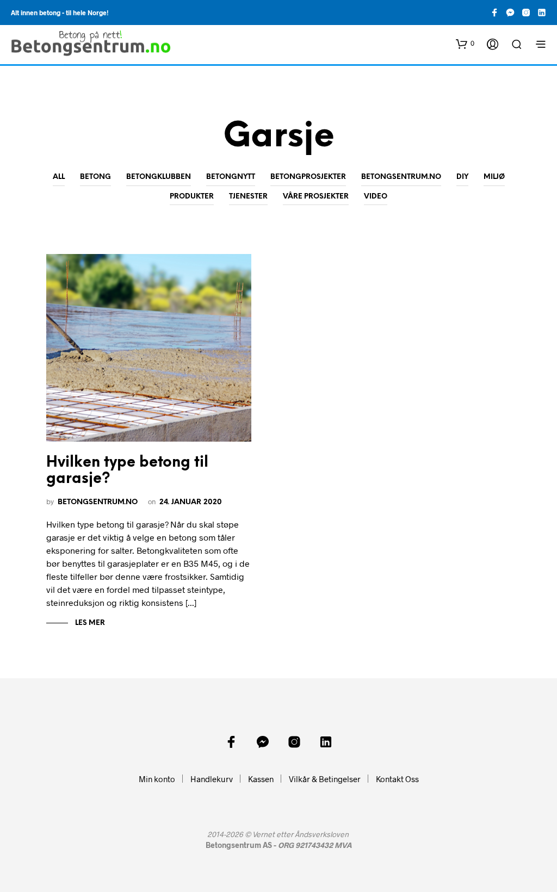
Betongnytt (230, 177)
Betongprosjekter (308, 177)
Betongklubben (158, 177)
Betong (95, 177)
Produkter (192, 196)
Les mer (89, 623)
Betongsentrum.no (401, 177)
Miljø (494, 177)
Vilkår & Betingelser (325, 779)
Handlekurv (211, 779)
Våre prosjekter (316, 196)
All (59, 177)
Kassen (261, 779)
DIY (462, 177)
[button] (465, 43)
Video (375, 196)
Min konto (157, 779)
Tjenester (248, 196)
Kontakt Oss (397, 779)
